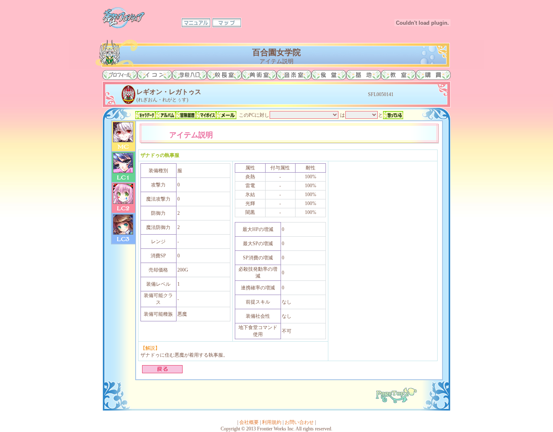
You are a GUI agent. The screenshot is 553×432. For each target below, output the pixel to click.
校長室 (224, 75)
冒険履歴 (186, 115)
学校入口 (189, 75)
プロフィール (119, 75)
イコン (154, 75)
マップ (226, 23)
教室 (398, 75)
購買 (433, 75)
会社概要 (249, 422)
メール (226, 115)
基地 (363, 75)
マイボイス (206, 115)
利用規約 (271, 422)
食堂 (328, 75)
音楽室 (293, 75)
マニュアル (196, 23)
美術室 (259, 75)
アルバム (165, 115)
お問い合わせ (299, 422)
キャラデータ (145, 115)
